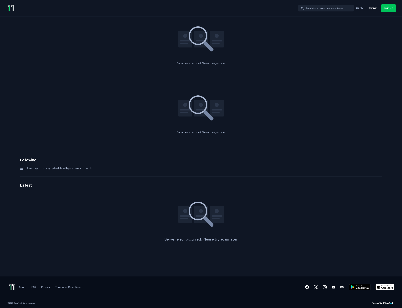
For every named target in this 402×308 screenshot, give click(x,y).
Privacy (45, 287)
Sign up (388, 8)
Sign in (373, 8)
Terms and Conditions (68, 287)
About (22, 287)
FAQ (33, 287)
